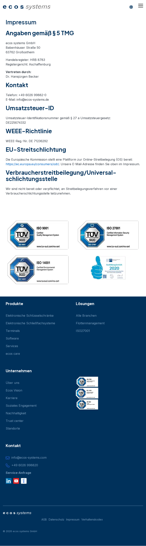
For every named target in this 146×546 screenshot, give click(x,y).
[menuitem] (57, 519)
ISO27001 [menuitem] (83, 331)
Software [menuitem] (12, 338)
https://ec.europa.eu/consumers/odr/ (32, 164)
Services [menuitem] (12, 346)
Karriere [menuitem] (11, 398)
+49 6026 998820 (24, 465)
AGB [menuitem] (44, 519)
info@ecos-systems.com (28, 457)
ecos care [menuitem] (13, 353)
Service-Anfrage (18, 473)
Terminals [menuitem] (13, 331)
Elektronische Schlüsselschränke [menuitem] (30, 315)
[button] (140, 5)
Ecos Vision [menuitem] (14, 390)
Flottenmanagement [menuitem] (90, 323)
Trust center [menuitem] (15, 421)
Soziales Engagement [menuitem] (21, 405)
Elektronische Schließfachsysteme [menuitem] (30, 323)
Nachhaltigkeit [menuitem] (16, 413)
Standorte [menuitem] (13, 428)
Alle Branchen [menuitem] (86, 315)
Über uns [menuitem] (12, 383)
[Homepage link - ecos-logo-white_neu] (17, 514)
